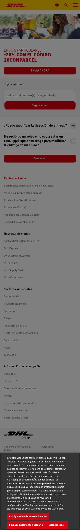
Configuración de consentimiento (28, 516)
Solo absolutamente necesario (26, 524)
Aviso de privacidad (41, 508)
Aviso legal (57, 508)
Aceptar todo (56, 524)
